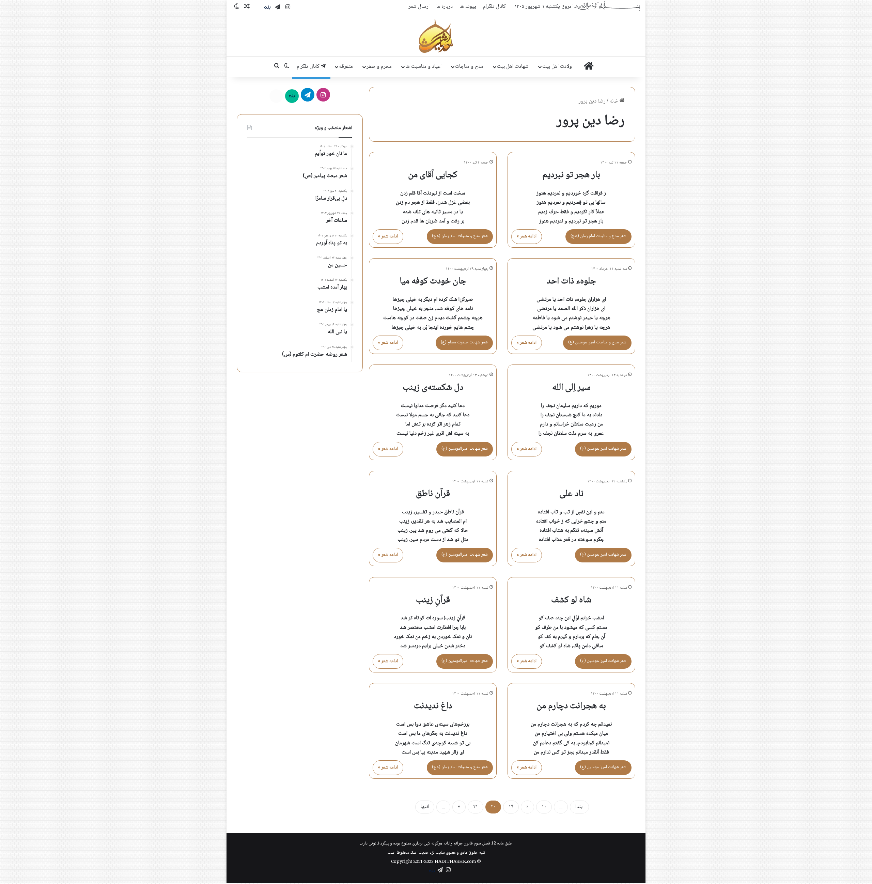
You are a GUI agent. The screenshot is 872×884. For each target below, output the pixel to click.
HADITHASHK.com (455, 862)
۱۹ (511, 806)
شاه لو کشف (571, 600)
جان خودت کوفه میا (433, 281)
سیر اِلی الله (571, 388)
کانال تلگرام (494, 6)
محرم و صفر (379, 66)
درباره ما (444, 6)
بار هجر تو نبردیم (571, 175)
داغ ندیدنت (433, 706)
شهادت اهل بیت (513, 66)
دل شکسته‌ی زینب (433, 388)
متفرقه (346, 66)
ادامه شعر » (526, 236)
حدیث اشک (419, 852)
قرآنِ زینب (433, 600)
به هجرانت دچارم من (571, 706)
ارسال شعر (419, 6)
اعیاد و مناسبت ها (423, 66)
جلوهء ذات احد (571, 281)
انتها (425, 806)
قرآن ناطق (433, 494)
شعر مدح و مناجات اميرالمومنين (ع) (597, 342)
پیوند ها (468, 6)
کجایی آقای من (432, 175)
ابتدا (579, 806)
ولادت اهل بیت (557, 66)
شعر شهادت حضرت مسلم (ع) (464, 342)
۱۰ (544, 806)
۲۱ (475, 806)
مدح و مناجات (469, 66)
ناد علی (571, 494)
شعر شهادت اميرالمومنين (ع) (603, 448)
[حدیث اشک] (436, 36)
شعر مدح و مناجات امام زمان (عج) (598, 236)
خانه (614, 101)
